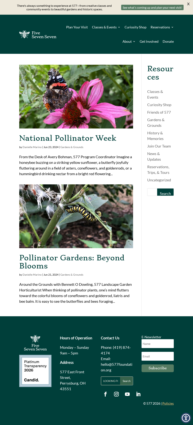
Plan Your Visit (77, 27)
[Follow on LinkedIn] (138, 394)
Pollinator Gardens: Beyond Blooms (71, 262)
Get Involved (149, 41)
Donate (168, 41)
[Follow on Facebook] (105, 394)
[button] (186, 418)
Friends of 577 (159, 112)
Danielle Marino (32, 147)
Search (165, 193)
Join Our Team (159, 146)
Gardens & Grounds (71, 147)
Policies (168, 403)
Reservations (160, 27)
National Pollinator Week (67, 138)
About (127, 41)
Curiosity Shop (135, 27)
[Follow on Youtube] (127, 394)
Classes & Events (104, 27)
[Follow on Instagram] (116, 394)
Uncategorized (159, 180)
